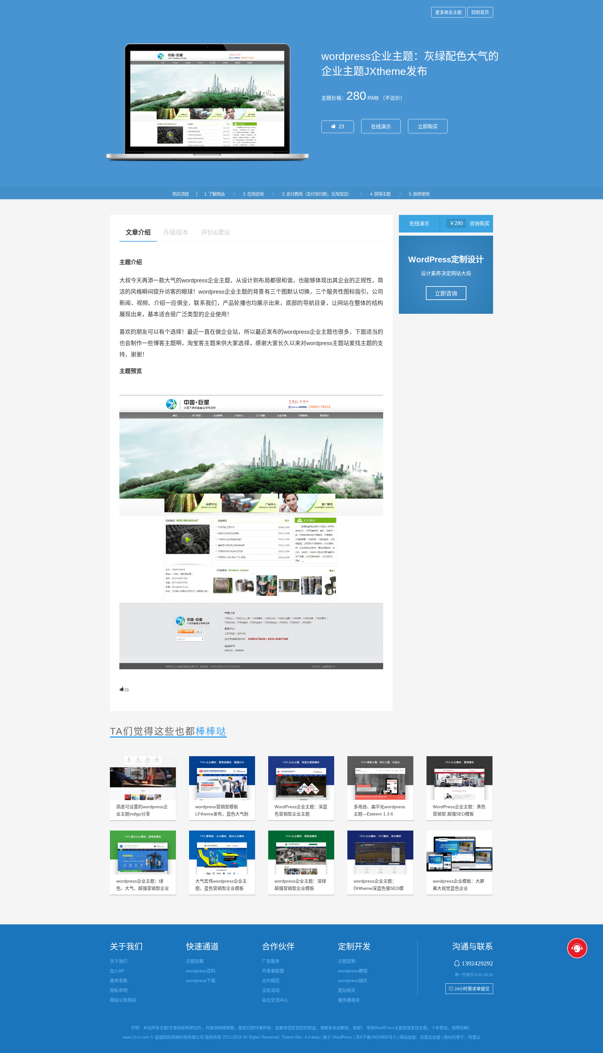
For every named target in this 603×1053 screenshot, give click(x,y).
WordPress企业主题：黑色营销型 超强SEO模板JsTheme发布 (459, 814)
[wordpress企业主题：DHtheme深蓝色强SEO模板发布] (380, 852)
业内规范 (271, 980)
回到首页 (480, 12)
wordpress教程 (352, 970)
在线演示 (381, 126)
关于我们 (119, 961)
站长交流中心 (275, 999)
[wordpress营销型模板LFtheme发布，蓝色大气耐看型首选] (222, 778)
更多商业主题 (448, 12)
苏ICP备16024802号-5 (376, 1037)
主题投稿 (195, 961)
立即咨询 (446, 294)
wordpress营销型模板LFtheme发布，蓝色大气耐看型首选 (221, 814)
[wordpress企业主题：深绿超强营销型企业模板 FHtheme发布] (301, 852)
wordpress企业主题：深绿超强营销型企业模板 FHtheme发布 (300, 888)
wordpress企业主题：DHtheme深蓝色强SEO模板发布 (379, 888)
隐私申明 (119, 990)
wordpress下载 (200, 980)
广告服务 (271, 961)
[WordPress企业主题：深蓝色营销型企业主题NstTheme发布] (301, 778)
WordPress (342, 1037)
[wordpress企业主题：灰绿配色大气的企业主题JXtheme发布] (251, 532)
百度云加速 (430, 1037)
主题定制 (347, 961)
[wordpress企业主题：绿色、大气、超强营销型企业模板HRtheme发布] (143, 852)
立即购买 (428, 126)
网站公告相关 (123, 999)
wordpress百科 (200, 970)
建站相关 (347, 990)
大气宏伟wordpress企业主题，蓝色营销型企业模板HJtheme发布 (221, 888)
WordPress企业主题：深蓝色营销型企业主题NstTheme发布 (300, 814)
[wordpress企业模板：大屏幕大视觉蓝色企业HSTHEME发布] (459, 852)
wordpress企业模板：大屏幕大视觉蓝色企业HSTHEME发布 (458, 888)
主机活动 (271, 990)
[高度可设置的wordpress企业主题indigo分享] (143, 778)
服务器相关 (349, 999)
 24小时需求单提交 (469, 988)
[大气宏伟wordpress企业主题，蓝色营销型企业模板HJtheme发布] (222, 852)
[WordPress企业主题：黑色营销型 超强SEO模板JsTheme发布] (459, 778)
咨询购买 (480, 223)
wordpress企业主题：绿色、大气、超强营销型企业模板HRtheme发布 (142, 888)
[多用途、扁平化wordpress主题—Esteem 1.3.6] (380, 778)
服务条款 (119, 980)
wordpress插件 (352, 980)
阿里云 (474, 1037)
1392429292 (477, 963)
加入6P (117, 970)
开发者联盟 (273, 970)
